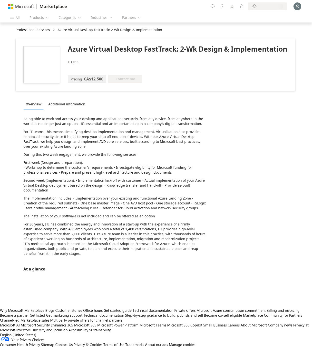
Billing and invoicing (283, 310)
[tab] (34, 104)
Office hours (93, 310)
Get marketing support (64, 315)
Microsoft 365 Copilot (184, 325)
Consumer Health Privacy (20, 344)
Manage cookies (182, 344)
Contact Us (64, 344)
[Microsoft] (21, 6)
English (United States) (18, 334)
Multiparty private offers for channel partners (86, 320)
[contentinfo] (54, 30)
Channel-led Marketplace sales (24, 320)
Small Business (215, 325)
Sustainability (100, 329)
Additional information (66, 104)
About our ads (156, 344)
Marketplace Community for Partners (272, 315)
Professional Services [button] (33, 29)
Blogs (49, 310)
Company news (280, 325)
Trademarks (134, 344)
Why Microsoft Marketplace (22, 310)
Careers (234, 325)
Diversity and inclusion (49, 329)
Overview (33, 104)
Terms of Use (113, 344)
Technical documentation (153, 310)
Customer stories (68, 310)
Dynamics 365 (62, 325)
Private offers (184, 310)
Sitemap (47, 344)
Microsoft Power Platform (117, 325)
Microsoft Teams (152, 325)
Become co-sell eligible (223, 315)
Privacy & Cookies (88, 344)
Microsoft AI (10, 325)
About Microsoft (254, 325)
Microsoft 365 (85, 325)
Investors (23, 329)
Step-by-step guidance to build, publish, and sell (164, 315)
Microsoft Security (35, 325)
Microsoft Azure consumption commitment (231, 310)
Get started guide (118, 310)
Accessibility (78, 329)
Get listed (37, 315)
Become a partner (14, 315)
